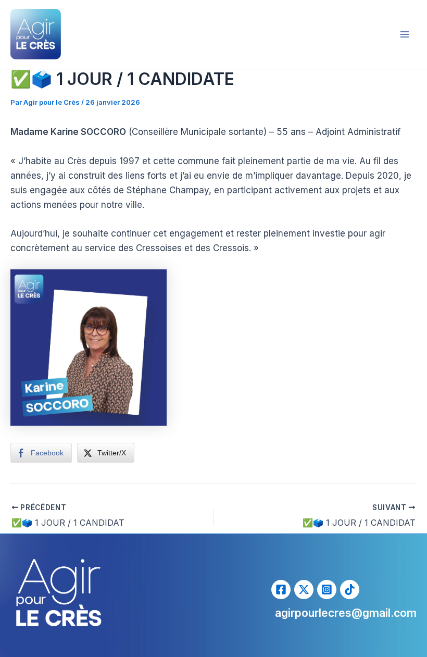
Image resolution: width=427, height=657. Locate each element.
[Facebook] (281, 589)
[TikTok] (349, 589)
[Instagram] (326, 589)
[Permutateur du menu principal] (405, 34)
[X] (303, 589)
